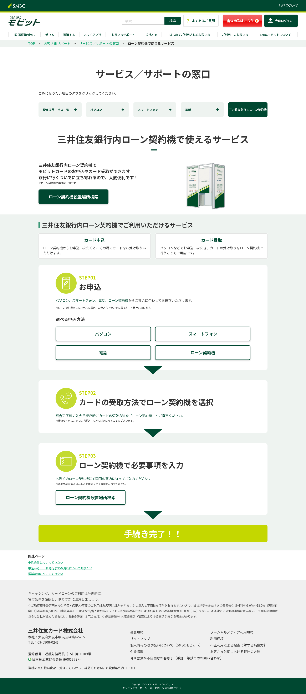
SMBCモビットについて (275, 35)
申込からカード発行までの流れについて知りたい (60, 568)
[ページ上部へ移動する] (290, 580)
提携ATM (151, 35)
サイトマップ (140, 638)
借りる (49, 35)
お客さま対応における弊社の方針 (235, 651)
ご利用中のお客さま (235, 35)
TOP (31, 43)
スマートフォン (148, 110)
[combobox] (143, 21)
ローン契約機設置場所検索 (73, 197)
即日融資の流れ (24, 35)
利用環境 (217, 638)
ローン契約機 (202, 353)
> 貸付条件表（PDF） (121, 667)
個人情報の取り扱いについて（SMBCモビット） (166, 645)
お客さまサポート (123, 35)
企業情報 (136, 651)
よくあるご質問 (203, 20)
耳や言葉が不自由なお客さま (176, 657)
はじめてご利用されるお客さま (189, 35)
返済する (69, 35)
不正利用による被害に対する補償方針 (238, 645)
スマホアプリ (92, 35)
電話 (188, 110)
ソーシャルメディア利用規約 (231, 632)
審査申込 (240, 20)
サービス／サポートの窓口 (99, 43)
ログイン (283, 21)
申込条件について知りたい (45, 562)
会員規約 (136, 632)
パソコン (96, 110)
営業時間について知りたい (45, 574)
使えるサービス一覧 (56, 110)
